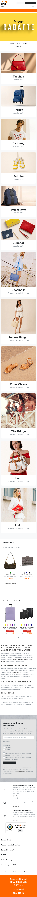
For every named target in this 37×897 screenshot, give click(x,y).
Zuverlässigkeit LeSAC (8, 865)
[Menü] (26, 823)
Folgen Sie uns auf (7, 850)
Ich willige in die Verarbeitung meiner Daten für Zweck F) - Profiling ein (18, 758)
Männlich (8, 745)
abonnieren (9, 763)
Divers (7, 750)
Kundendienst (6, 840)
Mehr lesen (16, 795)
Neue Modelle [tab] (8, 542)
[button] (18, 637)
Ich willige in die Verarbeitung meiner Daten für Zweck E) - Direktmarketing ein (18, 754)
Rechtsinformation (28, 871)
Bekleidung (15, 672)
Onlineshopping (6, 860)
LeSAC (3, 855)
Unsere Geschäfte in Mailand (10, 845)
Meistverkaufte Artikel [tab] (12, 547)
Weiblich (8, 747)
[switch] (20, 830)
